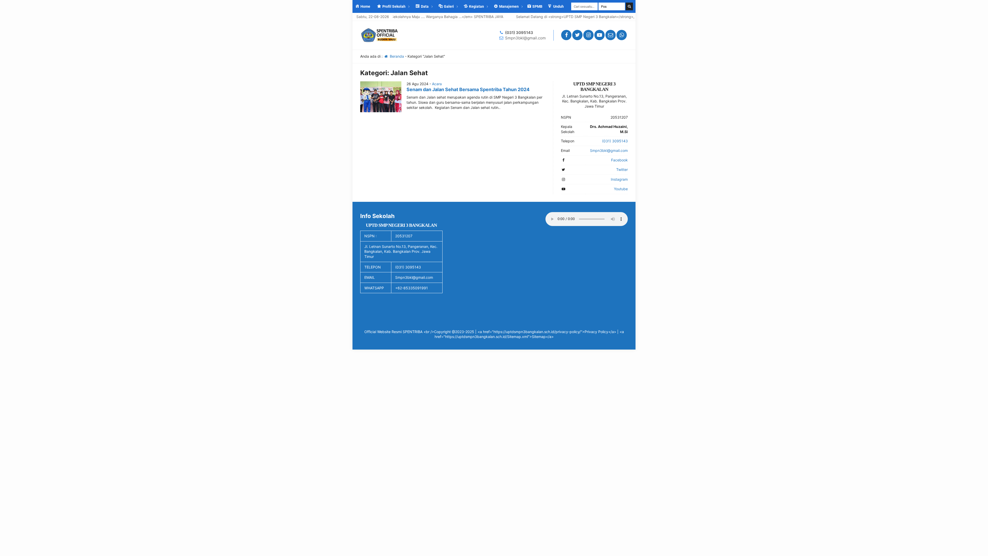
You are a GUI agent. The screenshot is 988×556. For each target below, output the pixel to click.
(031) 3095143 (519, 32)
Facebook (619, 160)
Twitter (622, 169)
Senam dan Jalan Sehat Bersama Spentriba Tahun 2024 (468, 89)
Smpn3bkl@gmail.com (525, 38)
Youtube (621, 189)
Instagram (619, 179)
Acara (437, 84)
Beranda (396, 56)
